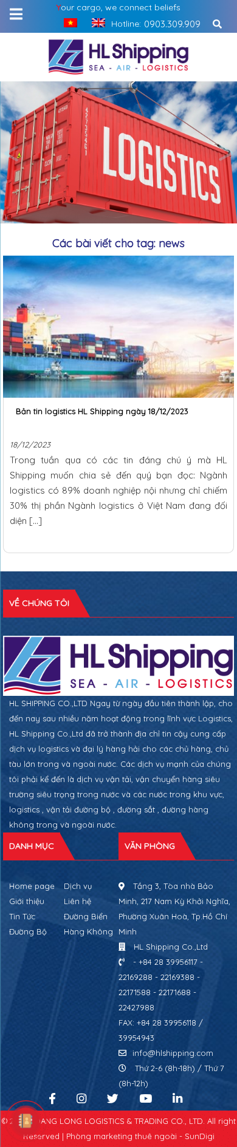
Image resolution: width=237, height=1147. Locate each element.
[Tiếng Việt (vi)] (67, 22)
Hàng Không (88, 931)
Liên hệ (77, 901)
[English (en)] (95, 22)
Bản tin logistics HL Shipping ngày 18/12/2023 (102, 411)
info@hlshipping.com (172, 1053)
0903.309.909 (172, 24)
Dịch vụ (78, 886)
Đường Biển (86, 916)
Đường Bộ (28, 931)
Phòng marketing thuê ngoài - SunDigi (140, 1136)
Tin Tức (22, 916)
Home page (32, 886)
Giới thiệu (26, 901)
